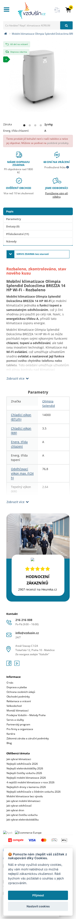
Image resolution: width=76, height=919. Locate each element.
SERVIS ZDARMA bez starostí (32, 254)
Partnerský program (18, 724)
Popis (9, 211)
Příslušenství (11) (17, 234)
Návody (11, 241)
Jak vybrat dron (15, 810)
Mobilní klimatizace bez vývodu (25, 796)
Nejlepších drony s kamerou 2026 (26, 787)
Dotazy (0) (12, 226)
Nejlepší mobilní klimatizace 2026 (26, 778)
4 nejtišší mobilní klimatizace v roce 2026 (30, 782)
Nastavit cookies (38, 906)
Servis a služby (15, 720)
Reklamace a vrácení (19, 701)
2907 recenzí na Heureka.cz (37, 589)
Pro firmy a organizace (20, 729)
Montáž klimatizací (17, 710)
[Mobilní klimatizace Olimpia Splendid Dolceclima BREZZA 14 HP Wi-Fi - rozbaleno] (38, 74)
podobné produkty (57, 143)
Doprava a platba (17, 687)
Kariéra (11, 734)
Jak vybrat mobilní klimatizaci (23, 801)
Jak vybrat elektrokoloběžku (23, 819)
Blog (9, 743)
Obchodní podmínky (18, 696)
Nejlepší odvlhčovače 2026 (22, 764)
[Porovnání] (57, 12)
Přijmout (38, 895)
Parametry (13, 219)
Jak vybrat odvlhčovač (19, 805)
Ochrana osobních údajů (21, 692)
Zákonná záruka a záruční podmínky (28, 738)
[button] (68, 9)
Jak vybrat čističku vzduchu (22, 815)
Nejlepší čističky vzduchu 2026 (24, 773)
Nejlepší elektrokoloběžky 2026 (25, 768)
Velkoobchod (14, 706)
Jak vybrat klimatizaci (19, 759)
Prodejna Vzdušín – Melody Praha (26, 715)
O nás (10, 682)
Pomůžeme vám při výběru (56, 194)
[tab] (38, 707)
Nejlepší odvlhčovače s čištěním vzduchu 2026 (34, 791)
